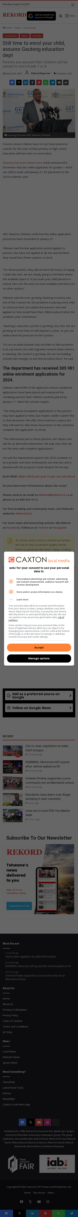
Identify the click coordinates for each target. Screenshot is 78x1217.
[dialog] (39, 609)
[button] (39, 599)
